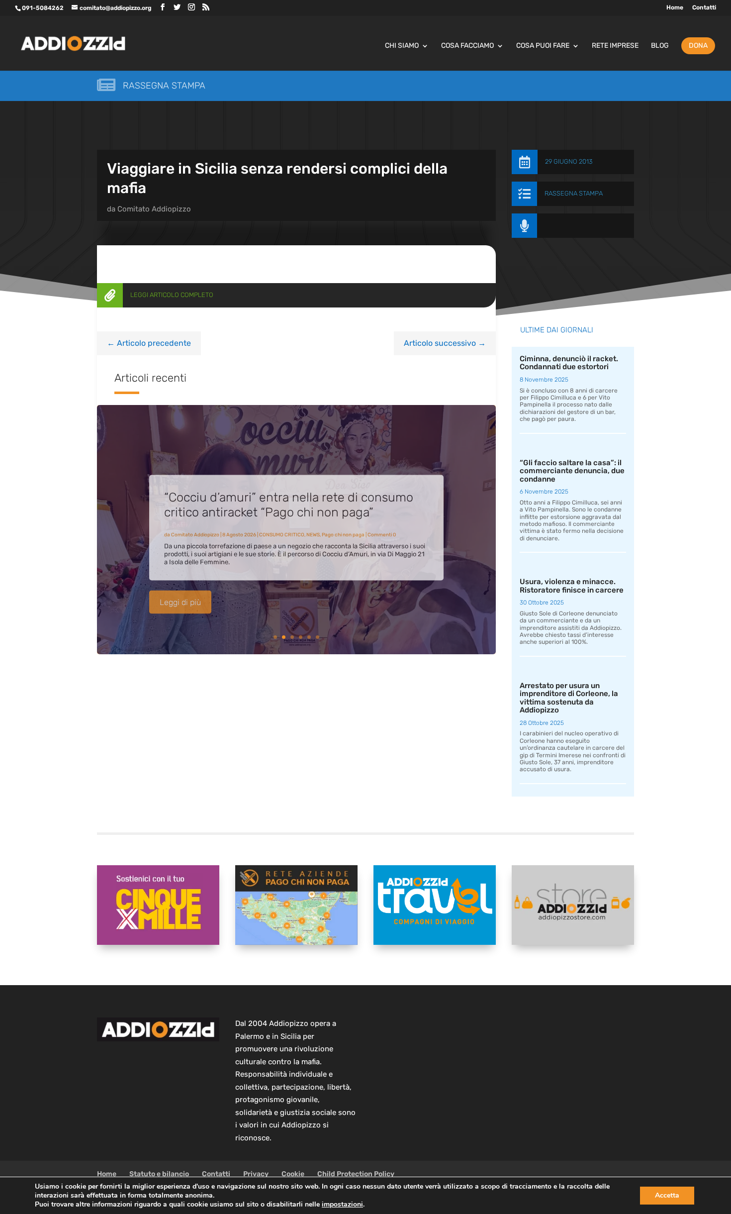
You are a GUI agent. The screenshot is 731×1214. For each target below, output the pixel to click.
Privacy (256, 1174)
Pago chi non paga (343, 528)
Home (674, 7)
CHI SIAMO (402, 46)
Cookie (292, 1174)
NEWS (313, 528)
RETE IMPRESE (615, 46)
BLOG (660, 46)
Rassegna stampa (164, 85)
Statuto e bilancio (159, 1174)
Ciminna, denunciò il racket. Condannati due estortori (569, 363)
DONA (698, 45)
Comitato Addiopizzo (154, 208)
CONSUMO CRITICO (281, 528)
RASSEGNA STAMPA (574, 193)
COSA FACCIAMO (467, 46)
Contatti (704, 7)
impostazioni (342, 1204)
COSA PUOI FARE (542, 46)
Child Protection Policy (355, 1174)
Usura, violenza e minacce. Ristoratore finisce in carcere (572, 586)
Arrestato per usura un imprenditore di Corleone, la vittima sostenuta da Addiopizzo (569, 698)
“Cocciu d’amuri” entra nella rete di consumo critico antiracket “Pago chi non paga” (288, 498)
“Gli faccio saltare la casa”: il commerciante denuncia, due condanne (572, 471)
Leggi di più (180, 596)
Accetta (667, 1195)
